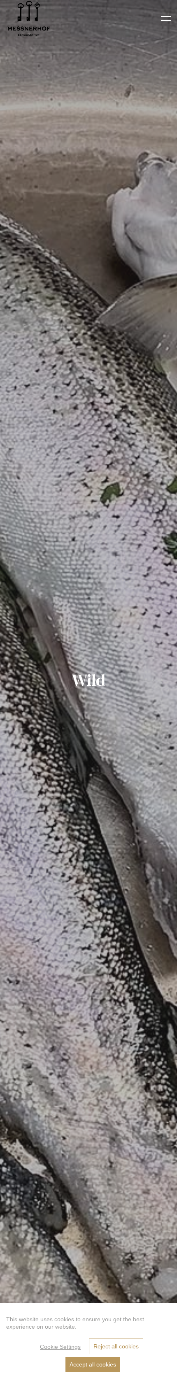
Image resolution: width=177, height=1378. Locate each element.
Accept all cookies (93, 1364)
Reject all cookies (116, 1346)
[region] (88, 1340)
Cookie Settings (60, 1346)
